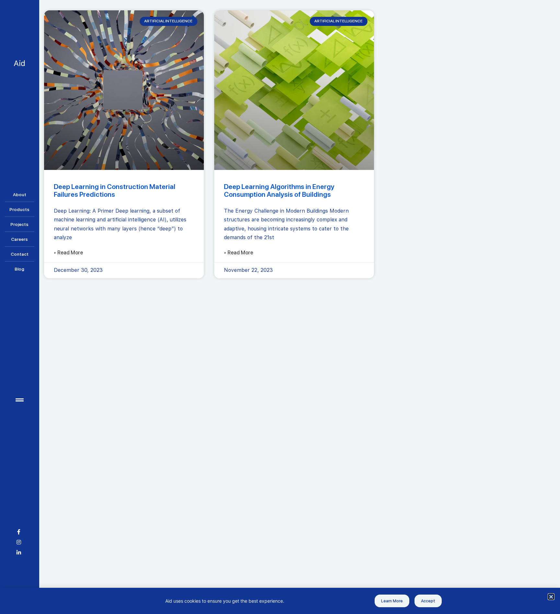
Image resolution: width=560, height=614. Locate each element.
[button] (551, 596)
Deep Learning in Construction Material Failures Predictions (114, 190)
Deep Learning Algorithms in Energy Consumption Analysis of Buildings (279, 190)
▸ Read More (68, 253)
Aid (19, 63)
